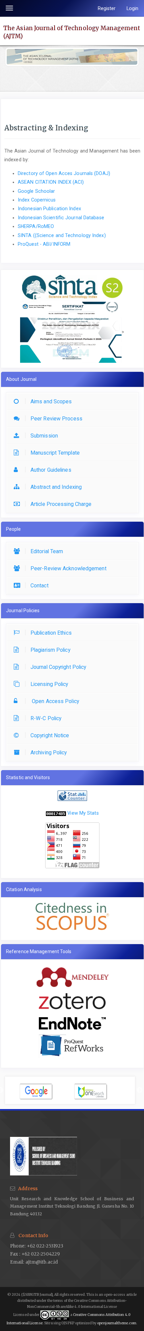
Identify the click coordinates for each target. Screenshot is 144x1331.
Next (139, 1090)
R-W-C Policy (45, 718)
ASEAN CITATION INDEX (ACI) (51, 182)
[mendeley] (72, 975)
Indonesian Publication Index (49, 208)
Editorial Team (46, 551)
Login (133, 8)
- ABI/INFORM (44, 244)
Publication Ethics (51, 633)
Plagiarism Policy (50, 650)
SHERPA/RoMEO (36, 226)
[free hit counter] (56, 813)
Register (107, 8)
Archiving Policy (48, 752)
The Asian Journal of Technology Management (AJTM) (71, 32)
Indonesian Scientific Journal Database (61, 217)
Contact (39, 585)
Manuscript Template (55, 453)
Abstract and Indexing (56, 487)
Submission (44, 435)
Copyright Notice (49, 735)
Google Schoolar (36, 191)
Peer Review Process (56, 418)
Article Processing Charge (61, 504)
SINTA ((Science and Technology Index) (62, 235)
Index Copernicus (37, 199)
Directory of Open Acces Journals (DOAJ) (65, 173)
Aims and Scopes (51, 401)
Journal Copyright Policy (58, 667)
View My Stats (82, 813)
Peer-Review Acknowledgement (68, 568)
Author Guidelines (50, 470)
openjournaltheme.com (116, 1323)
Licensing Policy (49, 684)
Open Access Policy (54, 701)
